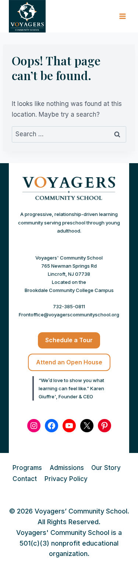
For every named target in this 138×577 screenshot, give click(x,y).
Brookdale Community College (59, 290)
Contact (25, 478)
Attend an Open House (69, 362)
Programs (27, 467)
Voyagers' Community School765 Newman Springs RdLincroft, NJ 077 (69, 266)
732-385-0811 (69, 306)
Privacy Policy (66, 478)
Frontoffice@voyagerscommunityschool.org (69, 314)
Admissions (67, 467)
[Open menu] (122, 16)
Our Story (106, 467)
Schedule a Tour (69, 340)
